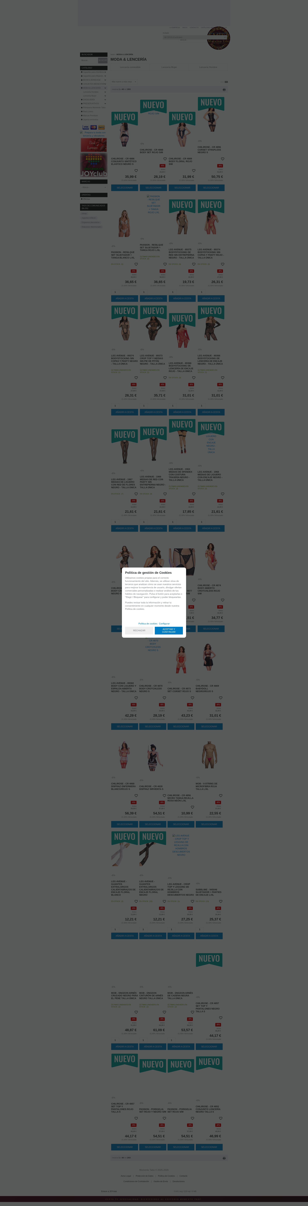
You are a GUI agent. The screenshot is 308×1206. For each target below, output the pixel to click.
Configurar (164, 623)
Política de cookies (147, 623)
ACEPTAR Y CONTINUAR (168, 630)
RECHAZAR (139, 630)
